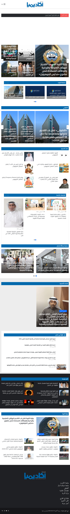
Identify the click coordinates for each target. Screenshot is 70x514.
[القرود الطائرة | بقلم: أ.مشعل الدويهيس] (64, 155)
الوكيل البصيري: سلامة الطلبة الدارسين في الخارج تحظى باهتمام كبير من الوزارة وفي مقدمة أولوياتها (31, 365)
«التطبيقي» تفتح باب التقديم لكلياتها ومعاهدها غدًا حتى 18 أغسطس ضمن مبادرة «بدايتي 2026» (53, 135)
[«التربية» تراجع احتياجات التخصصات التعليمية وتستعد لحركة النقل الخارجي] (29, 441)
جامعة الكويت (64, 483)
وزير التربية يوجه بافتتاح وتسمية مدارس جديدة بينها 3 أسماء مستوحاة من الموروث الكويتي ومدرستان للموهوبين (47, 394)
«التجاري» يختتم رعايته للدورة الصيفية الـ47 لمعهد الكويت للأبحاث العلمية (58, 216)
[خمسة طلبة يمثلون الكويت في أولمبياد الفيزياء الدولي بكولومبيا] (61, 347)
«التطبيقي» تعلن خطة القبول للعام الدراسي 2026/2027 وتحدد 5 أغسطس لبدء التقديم (9, 134)
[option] (35, 61)
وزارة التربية (65, 414)
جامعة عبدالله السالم (62, 246)
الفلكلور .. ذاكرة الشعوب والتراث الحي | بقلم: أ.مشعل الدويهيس (47, 165)
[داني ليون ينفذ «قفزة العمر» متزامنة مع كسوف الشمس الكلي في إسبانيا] (29, 392)
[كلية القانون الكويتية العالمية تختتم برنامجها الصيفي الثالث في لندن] (13, 212)
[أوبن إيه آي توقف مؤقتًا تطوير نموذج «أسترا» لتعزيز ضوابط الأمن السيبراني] (64, 403)
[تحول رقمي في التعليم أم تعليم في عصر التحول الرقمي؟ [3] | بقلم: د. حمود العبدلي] (64, 182)
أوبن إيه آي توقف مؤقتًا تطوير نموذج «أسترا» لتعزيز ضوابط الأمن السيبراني (47, 401)
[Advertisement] (35, 30)
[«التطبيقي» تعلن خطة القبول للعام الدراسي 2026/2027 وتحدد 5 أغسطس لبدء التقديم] (9, 127)
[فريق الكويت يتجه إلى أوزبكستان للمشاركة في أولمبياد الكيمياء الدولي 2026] (61, 340)
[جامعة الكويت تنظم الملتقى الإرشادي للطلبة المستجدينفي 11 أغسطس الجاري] (35, 92)
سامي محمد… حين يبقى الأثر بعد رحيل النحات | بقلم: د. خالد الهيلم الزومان (12, 154)
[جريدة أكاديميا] (35, 4)
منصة (43, 511)
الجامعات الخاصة (60, 195)
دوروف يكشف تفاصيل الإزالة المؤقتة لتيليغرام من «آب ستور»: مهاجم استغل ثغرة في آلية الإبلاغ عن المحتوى (12, 402)
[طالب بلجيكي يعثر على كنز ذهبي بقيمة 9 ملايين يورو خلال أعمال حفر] (29, 385)
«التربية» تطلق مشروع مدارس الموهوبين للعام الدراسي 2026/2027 (12, 448)
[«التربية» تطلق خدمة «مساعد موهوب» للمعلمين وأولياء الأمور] (64, 448)
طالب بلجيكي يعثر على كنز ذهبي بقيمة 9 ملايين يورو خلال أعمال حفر (12, 384)
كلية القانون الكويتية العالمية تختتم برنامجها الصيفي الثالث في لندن (14, 233)
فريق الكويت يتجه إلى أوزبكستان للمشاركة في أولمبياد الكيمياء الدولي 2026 (37, 339)
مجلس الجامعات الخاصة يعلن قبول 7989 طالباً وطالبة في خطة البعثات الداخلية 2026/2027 (13, 456)
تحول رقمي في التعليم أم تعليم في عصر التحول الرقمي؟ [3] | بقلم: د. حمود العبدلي (48, 179)
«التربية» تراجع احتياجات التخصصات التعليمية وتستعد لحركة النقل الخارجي (10, 68)
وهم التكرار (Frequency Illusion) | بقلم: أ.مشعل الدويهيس (12, 178)
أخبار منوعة (65, 503)
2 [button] (34, 101)
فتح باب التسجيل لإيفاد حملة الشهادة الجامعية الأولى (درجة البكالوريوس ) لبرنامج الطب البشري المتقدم (30, 358)
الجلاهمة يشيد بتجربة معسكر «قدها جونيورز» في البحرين (27, 71)
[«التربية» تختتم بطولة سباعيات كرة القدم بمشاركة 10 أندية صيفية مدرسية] (64, 457)
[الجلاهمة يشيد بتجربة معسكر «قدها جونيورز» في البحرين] (64, 385)
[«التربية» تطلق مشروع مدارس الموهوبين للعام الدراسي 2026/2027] (29, 448)
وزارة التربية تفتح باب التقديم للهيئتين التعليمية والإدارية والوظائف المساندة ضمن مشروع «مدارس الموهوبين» (53, 69)
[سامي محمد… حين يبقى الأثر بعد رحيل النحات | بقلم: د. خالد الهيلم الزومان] (29, 156)
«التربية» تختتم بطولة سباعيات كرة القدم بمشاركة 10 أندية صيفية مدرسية (47, 455)
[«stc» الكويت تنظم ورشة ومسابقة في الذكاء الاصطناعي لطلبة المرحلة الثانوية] (35, 204)
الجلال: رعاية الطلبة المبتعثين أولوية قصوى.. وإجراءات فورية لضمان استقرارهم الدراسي (34, 352)
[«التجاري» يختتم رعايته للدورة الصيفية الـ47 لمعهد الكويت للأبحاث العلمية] (56, 204)
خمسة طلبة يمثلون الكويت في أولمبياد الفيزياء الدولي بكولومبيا (40, 345)
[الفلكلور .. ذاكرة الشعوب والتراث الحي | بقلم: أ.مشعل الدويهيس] (64, 168)
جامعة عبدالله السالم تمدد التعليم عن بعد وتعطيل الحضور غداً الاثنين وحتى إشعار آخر (52, 269)
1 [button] (35, 101)
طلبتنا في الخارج (64, 498)
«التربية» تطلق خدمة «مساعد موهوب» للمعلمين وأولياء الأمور (48, 448)
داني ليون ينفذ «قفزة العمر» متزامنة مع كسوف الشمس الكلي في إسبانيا (12, 392)
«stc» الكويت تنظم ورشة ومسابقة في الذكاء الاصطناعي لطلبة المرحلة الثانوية (36, 216)
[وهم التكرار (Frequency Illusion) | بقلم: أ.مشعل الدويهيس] (29, 182)
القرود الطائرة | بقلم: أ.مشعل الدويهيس (28, 56)
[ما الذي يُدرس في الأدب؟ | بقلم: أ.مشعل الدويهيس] (29, 168)
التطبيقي (65, 107)
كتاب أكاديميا (64, 148)
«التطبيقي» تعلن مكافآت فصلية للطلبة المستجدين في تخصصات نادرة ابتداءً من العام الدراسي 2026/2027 (27, 133)
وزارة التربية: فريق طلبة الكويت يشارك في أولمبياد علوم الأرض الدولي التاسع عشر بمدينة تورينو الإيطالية (40, 15)
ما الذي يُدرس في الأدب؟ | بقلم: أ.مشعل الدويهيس (14, 165)
